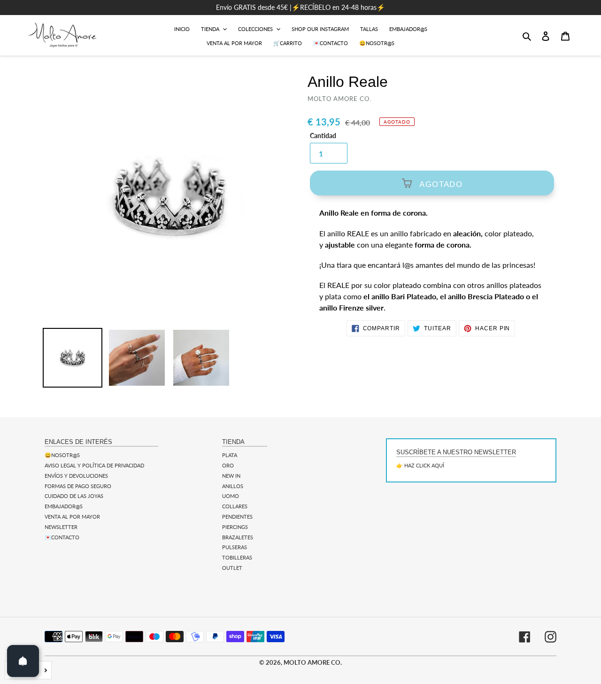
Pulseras (234, 547)
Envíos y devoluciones (76, 476)
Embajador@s (64, 506)
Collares (234, 506)
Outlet (232, 568)
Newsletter (61, 527)
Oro (228, 465)
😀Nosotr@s (62, 455)
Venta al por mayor (72, 516)
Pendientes (237, 516)
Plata (229, 455)
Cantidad (323, 136)
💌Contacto (62, 537)
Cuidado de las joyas (74, 496)
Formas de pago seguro (78, 486)
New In (231, 476)
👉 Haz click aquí (420, 465)
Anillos (232, 486)
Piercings (235, 527)
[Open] (23, 661)
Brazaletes (237, 537)
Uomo (230, 496)
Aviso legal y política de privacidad (94, 465)
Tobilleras (237, 557)
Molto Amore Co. (313, 662)
